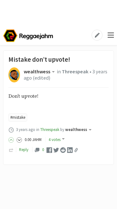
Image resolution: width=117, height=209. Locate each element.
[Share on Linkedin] (70, 149)
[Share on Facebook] (49, 149)
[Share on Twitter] (56, 149)
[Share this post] (76, 150)
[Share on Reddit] (63, 149)
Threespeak (75, 71)
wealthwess (37, 71)
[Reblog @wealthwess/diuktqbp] (11, 149)
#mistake (17, 117)
